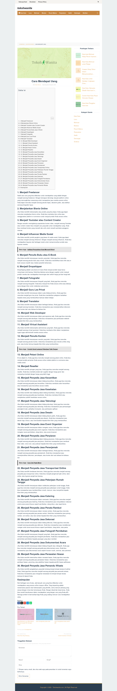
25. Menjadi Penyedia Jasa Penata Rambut (33, 174)
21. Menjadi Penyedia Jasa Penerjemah (32, 165)
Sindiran (76, 141)
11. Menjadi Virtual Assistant (29, 143)
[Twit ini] (21, 603)
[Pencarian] (97, 13)
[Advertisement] (58, 30)
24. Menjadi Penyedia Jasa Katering (31, 172)
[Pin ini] (24, 603)
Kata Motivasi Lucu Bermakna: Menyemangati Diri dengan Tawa (25, 622)
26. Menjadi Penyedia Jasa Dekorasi (31, 176)
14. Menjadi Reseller (26, 150)
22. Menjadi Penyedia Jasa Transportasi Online (34, 167)
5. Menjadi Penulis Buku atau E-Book (31, 130)
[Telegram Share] (27, 603)
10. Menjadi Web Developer (28, 141)
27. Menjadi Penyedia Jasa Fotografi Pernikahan (35, 178)
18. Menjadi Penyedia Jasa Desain (31, 159)
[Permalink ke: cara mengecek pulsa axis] (44, 614)
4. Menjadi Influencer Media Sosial (30, 127)
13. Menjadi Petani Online (28, 147)
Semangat (77, 138)
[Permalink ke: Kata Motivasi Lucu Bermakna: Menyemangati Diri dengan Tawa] (25, 614)
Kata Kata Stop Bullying (23, 634)
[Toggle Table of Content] (51, 118)
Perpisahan (77, 132)
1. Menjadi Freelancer (26, 121)
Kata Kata (77, 116)
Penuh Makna (78, 129)
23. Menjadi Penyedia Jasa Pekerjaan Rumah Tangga (36, 170)
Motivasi (76, 122)
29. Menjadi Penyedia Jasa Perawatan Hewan (34, 183)
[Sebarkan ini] (18, 603)
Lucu (75, 119)
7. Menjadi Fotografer (26, 134)
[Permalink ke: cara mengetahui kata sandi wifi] (62, 614)
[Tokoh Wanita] (24, 8)
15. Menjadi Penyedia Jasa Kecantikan (32, 152)
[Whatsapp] (30, 603)
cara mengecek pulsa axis (43, 621)
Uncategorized (27, 629)
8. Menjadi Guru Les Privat (28, 136)
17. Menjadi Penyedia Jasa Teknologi (31, 156)
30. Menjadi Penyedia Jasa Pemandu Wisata (34, 185)
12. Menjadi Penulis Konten (28, 145)
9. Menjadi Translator (26, 139)
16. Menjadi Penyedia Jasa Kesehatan (32, 154)
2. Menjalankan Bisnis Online (29, 123)
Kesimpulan (24, 187)
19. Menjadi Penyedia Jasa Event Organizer (33, 161)
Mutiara (76, 126)
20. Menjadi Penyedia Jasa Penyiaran (32, 163)
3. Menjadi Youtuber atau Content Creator (32, 125)
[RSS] (98, 2)
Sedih (76, 135)
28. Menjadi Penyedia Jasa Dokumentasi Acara (34, 181)
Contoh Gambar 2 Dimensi (64, 634)
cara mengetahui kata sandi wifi (62, 622)
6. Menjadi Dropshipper (27, 132)
